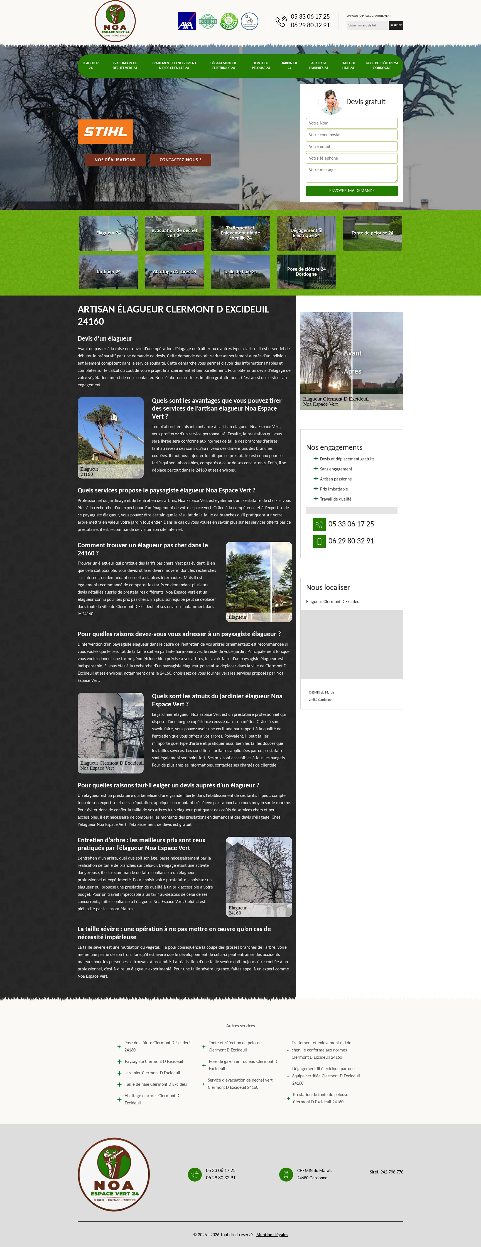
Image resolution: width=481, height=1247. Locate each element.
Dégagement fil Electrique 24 (223, 66)
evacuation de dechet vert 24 (125, 66)
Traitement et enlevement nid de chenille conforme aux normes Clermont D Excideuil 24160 (321, 1050)
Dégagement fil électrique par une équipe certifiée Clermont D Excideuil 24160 (326, 1076)
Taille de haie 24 (348, 66)
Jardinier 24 (289, 66)
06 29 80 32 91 (310, 25)
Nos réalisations (115, 160)
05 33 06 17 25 (310, 17)
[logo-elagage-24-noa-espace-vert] (115, 21)
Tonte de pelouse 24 (261, 66)
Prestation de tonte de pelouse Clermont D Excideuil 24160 (320, 1098)
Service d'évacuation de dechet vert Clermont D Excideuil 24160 (240, 1084)
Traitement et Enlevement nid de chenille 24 (174, 66)
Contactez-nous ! (180, 160)
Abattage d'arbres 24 (318, 66)
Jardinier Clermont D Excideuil (152, 1073)
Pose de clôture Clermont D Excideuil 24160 (158, 1047)
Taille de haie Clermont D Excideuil (156, 1084)
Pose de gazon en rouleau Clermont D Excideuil (243, 1065)
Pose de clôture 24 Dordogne (382, 66)
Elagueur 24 (91, 66)
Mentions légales (272, 1235)
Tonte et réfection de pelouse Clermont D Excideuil (235, 1047)
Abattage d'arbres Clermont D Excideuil (152, 1100)
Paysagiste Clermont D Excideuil (154, 1062)
